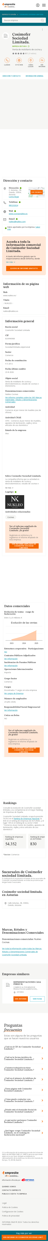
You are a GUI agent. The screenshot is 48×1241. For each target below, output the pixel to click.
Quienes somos (9, 1186)
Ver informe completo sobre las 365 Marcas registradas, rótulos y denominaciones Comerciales (23, 399)
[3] (18, 53)
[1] (13, 53)
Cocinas (10, 517)
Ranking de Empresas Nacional (26, 818)
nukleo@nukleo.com (17, 222)
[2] (16, 53)
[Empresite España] (9, 5)
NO (5, 652)
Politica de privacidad (10, 1215)
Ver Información (11, 659)
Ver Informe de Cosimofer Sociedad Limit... (24, 1237)
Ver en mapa (36, 192)
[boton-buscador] (42, 20)
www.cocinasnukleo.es (18, 214)
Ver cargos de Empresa (13, 693)
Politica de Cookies (10, 1207)
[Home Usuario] (38, 5)
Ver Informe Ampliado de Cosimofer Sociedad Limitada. (24, 546)
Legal (4, 1203)
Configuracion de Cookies (12, 1211)
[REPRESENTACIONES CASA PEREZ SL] (7, 984)
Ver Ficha (37, 999)
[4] (21, 53)
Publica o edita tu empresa (14, 1194)
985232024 (13, 205)
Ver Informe (21, 999)
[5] (24, 53)
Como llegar (14, 197)
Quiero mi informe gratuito (24, 268)
